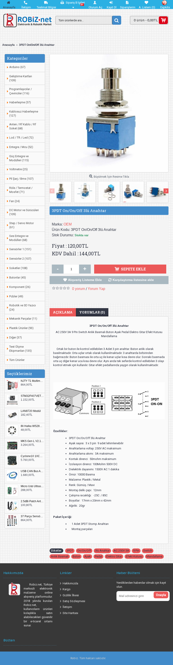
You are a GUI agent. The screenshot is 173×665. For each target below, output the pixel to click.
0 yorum (78, 289)
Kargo (67, 589)
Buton (76, 556)
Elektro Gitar (114, 556)
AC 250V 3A (121, 550)
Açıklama (63, 312)
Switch (147, 550)
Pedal (98, 556)
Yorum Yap (96, 289)
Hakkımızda (70, 583)
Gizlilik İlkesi (71, 595)
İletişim (67, 607)
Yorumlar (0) (92, 312)
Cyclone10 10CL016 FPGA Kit (32, 456)
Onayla (161, 595)
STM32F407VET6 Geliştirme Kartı (32, 396)
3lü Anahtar (102, 550)
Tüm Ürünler (17, 360)
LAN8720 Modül (31, 411)
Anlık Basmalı (59, 556)
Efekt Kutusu (134, 556)
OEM (68, 224)
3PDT (69, 550)
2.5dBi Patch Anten (32, 501)
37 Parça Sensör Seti (32, 516)
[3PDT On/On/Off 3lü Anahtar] (109, 113)
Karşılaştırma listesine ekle (133, 280)
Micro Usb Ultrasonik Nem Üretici (32, 486)
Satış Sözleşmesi (74, 601)
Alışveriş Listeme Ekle (85, 280)
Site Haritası (70, 612)
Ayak (87, 556)
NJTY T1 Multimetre (32, 381)
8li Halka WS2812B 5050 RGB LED (32, 426)
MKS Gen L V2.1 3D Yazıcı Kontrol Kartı (32, 441)
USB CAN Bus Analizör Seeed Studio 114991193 (32, 471)
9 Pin (136, 550)
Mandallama (154, 556)
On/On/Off (84, 550)
